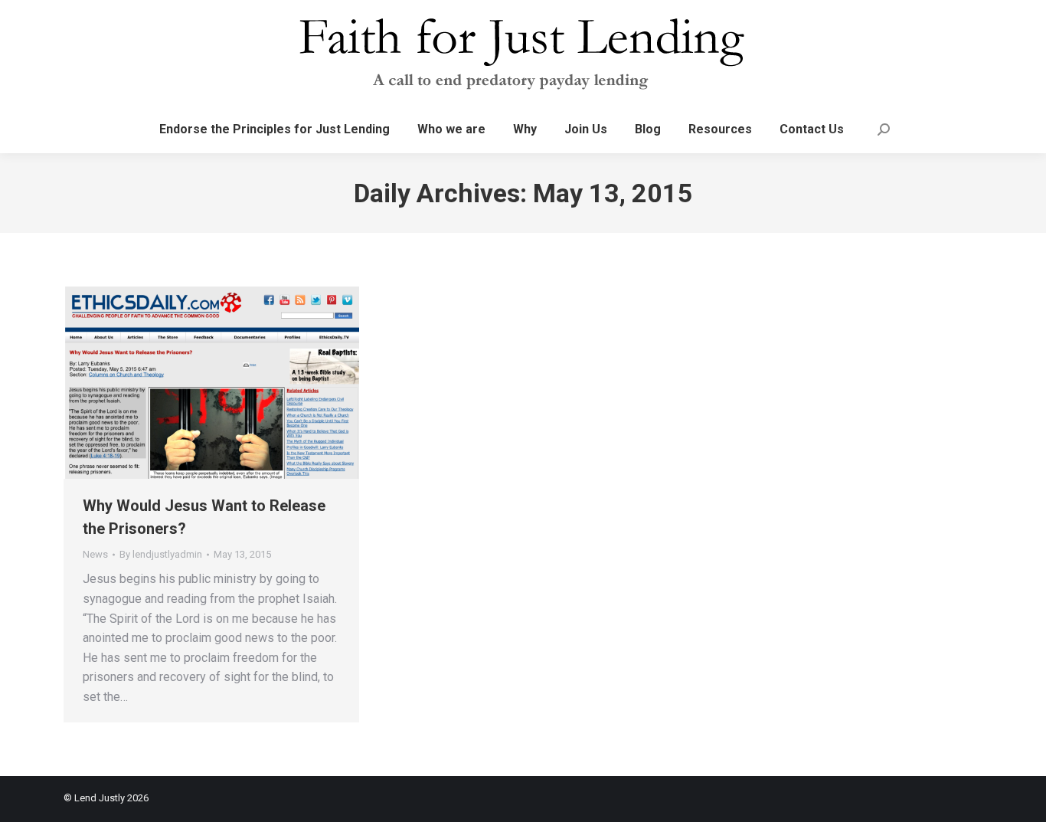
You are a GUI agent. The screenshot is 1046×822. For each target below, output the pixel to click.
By (160, 554)
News (95, 554)
